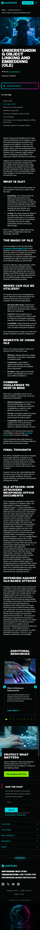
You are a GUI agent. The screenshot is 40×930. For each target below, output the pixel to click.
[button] (28, 3)
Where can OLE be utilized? (13, 107)
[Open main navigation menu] (36, 3)
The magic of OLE (9, 104)
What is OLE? (8, 101)
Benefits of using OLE (10, 110)
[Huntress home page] (19, 866)
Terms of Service (10, 815)
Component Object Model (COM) (15, 248)
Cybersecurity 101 (14, 10)
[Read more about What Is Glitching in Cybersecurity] (20, 687)
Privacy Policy (12, 891)
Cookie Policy (25, 891)
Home (4, 10)
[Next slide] (35, 686)
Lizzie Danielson (14, 72)
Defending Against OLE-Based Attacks (16, 125)
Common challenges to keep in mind (16, 114)
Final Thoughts (8, 117)
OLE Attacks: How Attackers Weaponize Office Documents (19, 121)
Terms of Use (19, 894)
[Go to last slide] (4, 686)
